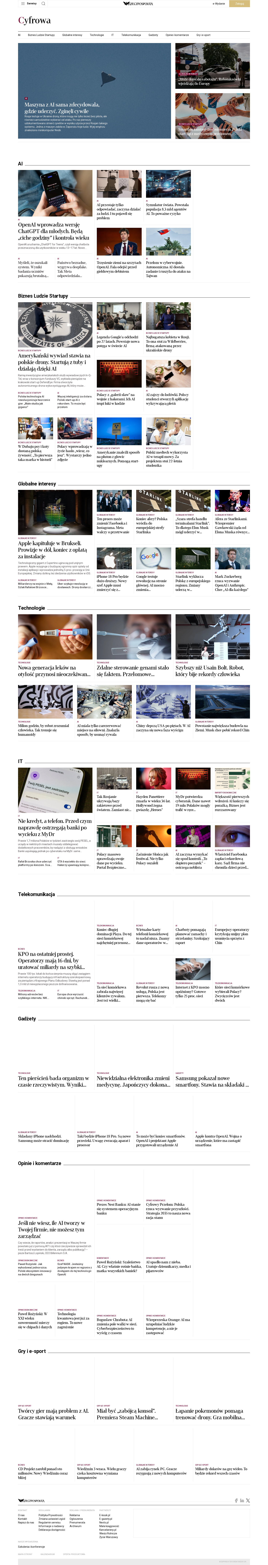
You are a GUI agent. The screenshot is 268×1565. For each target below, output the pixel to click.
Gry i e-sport (203, 35)
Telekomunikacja (131, 35)
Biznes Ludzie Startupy (41, 35)
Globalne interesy (72, 35)
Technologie (97, 35)
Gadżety (153, 35)
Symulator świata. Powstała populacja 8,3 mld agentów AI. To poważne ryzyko (167, 209)
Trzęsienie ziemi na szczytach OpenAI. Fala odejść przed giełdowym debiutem (119, 267)
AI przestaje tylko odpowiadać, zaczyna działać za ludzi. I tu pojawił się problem (119, 211)
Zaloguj (239, 3)
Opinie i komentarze (177, 35)
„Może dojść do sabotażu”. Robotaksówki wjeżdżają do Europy (209, 81)
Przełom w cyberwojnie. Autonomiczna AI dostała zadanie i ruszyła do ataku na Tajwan (168, 269)
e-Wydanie (219, 3)
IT (113, 35)
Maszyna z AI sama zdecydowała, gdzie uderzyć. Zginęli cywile (62, 108)
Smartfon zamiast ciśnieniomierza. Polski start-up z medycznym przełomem (210, 131)
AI (19, 35)
